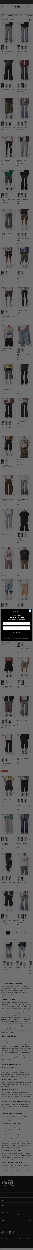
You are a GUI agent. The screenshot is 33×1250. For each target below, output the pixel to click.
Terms (27, 638)
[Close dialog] (30, 610)
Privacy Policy (24, 638)
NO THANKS (16, 632)
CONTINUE (16, 628)
